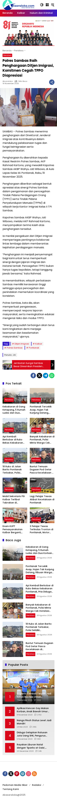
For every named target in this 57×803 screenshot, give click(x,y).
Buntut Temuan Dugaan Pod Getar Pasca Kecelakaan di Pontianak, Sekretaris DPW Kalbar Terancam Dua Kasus (42, 469)
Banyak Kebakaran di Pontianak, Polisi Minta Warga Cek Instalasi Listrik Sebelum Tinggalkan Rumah (42, 440)
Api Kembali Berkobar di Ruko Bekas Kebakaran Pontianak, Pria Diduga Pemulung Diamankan (13, 440)
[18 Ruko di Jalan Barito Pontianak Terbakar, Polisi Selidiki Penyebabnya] (15, 455)
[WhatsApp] (51, 375)
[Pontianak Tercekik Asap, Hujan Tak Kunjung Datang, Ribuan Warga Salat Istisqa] (42, 396)
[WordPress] (22, 773)
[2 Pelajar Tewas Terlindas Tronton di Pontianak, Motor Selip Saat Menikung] (42, 515)
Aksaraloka (8, 81)
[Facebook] (33, 375)
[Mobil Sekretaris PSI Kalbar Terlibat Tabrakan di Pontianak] (15, 485)
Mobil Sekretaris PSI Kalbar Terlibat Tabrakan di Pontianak (14, 499)
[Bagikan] (51, 82)
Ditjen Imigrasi (22, 343)
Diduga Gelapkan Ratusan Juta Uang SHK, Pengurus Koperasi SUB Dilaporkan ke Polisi (33, 734)
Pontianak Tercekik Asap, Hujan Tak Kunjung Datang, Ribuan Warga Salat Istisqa (41, 410)
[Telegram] (45, 375)
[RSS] (34, 773)
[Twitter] (39, 375)
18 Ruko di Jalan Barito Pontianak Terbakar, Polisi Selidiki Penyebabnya (15, 469)
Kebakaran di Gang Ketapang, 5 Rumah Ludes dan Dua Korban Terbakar (14, 410)
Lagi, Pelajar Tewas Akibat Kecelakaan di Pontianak (42, 499)
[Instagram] (28, 773)
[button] (42, 5)
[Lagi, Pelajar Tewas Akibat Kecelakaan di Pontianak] (42, 485)
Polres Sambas (14, 347)
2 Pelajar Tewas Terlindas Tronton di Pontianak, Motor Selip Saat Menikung (41, 529)
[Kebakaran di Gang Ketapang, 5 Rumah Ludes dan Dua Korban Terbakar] (15, 396)
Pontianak (34, 347)
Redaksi (36, 785)
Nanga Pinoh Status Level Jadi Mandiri (34, 722)
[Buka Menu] (47, 5)
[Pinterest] (16, 773)
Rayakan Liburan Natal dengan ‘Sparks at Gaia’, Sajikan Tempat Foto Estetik (33, 746)
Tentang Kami (11, 789)
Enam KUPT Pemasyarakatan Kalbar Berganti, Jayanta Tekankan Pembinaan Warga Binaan (13, 529)
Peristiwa (7, 55)
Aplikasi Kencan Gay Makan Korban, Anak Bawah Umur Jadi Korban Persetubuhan (33, 710)
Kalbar (38, 343)
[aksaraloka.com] (18, 4)
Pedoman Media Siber (15, 785)
